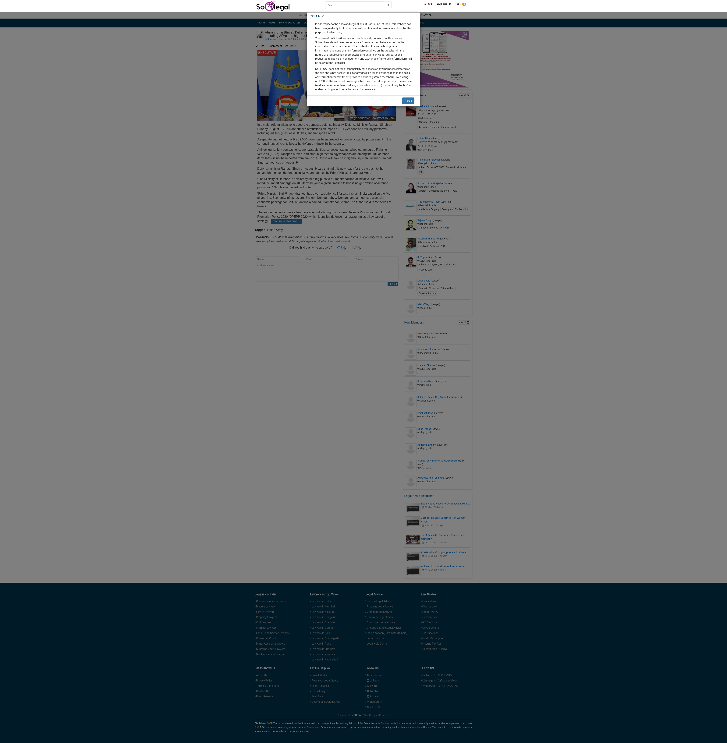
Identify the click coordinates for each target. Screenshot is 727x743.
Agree (408, 100)
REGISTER (445, 4)
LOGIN (429, 4)
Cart (461, 4)
